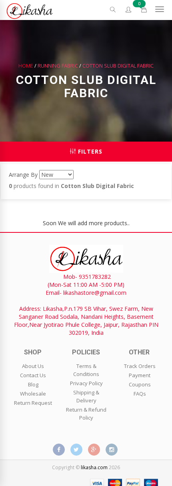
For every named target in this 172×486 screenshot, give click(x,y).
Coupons (140, 384)
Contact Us (33, 375)
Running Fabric (58, 65)
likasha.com (94, 467)
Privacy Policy (86, 383)
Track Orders (140, 366)
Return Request (33, 402)
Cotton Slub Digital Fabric (118, 65)
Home (25, 65)
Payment (139, 375)
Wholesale (33, 393)
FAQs (140, 393)
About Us (33, 366)
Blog (33, 384)
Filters (89, 151)
